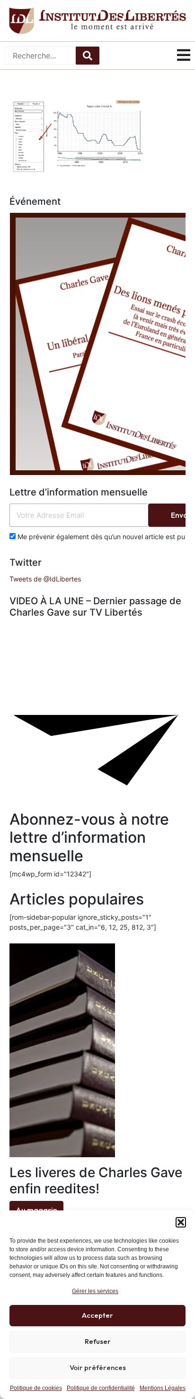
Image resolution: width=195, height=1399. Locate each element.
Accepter (97, 1315)
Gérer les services (95, 1291)
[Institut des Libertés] (97, 20)
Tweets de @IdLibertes (45, 579)
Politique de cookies (36, 1388)
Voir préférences (98, 1367)
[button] (181, 1222)
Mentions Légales (163, 1388)
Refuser (98, 1341)
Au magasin (36, 1210)
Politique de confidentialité (101, 1388)
